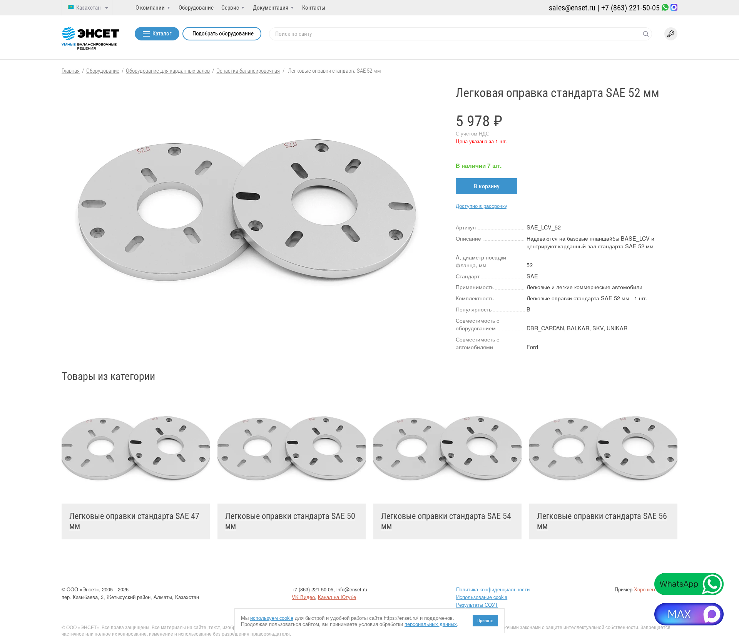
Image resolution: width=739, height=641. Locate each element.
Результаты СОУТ (477, 604)
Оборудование (196, 7)
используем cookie (271, 617)
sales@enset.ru (572, 8)
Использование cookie (481, 597)
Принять (485, 620)
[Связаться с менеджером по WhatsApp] (665, 8)
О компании (150, 7)
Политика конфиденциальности (493, 589)
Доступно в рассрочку (481, 206)
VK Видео (303, 597)
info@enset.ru (351, 589)
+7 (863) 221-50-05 (630, 8)
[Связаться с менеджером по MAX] (673, 8)
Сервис (230, 7)
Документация (270, 7)
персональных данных (431, 624)
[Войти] (670, 33)
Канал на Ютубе (337, 597)
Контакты (313, 7)
